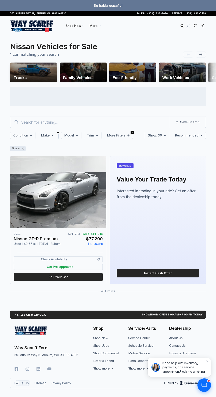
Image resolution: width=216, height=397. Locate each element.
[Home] (31, 26)
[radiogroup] (22, 383)
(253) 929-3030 (157, 13)
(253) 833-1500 (195, 13)
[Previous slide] (188, 54)
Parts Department (141, 361)
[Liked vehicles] (195, 25)
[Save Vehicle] (98, 259)
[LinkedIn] (38, 369)
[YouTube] (49, 369)
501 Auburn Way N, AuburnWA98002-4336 (38, 13)
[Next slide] (201, 54)
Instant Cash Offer (158, 273)
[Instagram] (27, 369)
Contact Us (177, 346)
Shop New (100, 338)
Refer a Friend (103, 361)
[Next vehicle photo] (99, 195)
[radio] (17, 383)
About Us (176, 338)
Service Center (139, 338)
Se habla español (108, 5)
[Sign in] (202, 25)
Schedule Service (141, 346)
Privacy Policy (61, 383)
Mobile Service (139, 353)
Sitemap (40, 383)
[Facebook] (16, 369)
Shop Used (101, 346)
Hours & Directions (182, 353)
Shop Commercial (106, 353)
